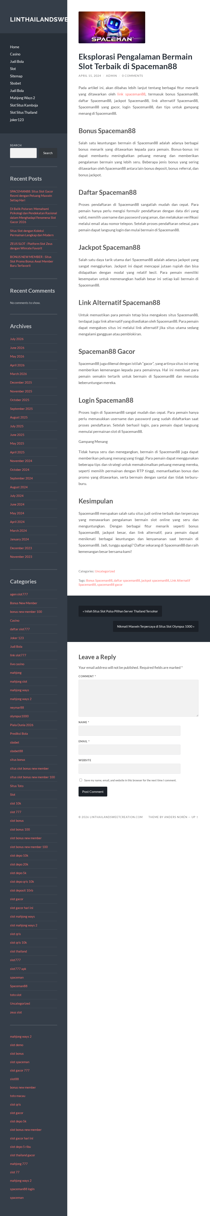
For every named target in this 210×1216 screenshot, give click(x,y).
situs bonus (17, 759)
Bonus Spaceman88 (99, 580)
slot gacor (16, 899)
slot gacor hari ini (21, 908)
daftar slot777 (20, 629)
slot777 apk (18, 969)
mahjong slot (18, 681)
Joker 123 (17, 638)
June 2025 (17, 435)
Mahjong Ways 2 (22, 98)
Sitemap (16, 76)
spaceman (17, 977)
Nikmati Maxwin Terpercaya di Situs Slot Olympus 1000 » (155, 626)
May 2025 (17, 443)
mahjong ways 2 (21, 699)
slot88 (14, 1079)
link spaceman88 (131, 94)
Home (14, 47)
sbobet (14, 742)
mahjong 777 (19, 1164)
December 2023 (21, 548)
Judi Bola (17, 61)
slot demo (16, 1045)
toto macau (17, 1096)
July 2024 (17, 495)
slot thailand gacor (22, 1155)
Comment (87, 676)
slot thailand (18, 951)
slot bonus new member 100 (29, 847)
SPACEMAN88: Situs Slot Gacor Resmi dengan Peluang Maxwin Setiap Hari (31, 195)
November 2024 (21, 461)
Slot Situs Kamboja (24, 105)
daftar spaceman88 (127, 580)
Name (84, 722)
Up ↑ (195, 817)
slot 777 (15, 812)
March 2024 (18, 530)
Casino (15, 54)
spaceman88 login (22, 1189)
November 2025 (21, 391)
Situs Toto (16, 786)
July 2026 (17, 339)
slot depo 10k (19, 855)
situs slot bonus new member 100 (32, 777)
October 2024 (19, 469)
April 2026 (17, 365)
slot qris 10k (18, 942)
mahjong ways (19, 690)
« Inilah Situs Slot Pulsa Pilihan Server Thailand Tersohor (120, 611)
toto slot (16, 995)
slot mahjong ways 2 (23, 925)
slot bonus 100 (20, 829)
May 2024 (17, 513)
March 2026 (18, 374)
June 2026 (17, 348)
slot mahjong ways (22, 916)
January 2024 (19, 539)
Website (85, 760)
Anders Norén (175, 817)
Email (84, 741)
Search (16, 145)
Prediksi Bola (19, 733)
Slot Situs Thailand (23, 112)
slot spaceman (19, 1062)
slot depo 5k (18, 873)
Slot (13, 68)
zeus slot (16, 1012)
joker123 (17, 120)
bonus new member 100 (26, 611)
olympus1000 (19, 716)
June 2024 (17, 504)
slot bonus (17, 820)
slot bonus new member (26, 838)
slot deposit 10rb (21, 890)
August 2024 (19, 487)
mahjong (16, 672)
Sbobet (15, 83)
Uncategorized (20, 1003)
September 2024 (21, 478)
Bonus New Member (23, 603)
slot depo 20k (19, 864)
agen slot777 (19, 594)
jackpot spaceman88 (155, 580)
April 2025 (17, 452)
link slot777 (18, 655)
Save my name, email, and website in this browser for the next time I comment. (130, 780)
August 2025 (19, 417)
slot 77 (14, 1172)
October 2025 (19, 400)
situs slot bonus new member (29, 768)
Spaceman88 (18, 986)
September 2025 (21, 408)
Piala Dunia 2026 (21, 725)
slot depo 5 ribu (20, 1146)
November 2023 (21, 556)
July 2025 (17, 426)
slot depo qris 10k (22, 881)
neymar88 (17, 707)
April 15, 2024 (90, 75)
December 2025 (21, 382)
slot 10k (15, 803)
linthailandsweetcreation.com (116, 817)
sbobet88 (16, 751)
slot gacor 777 (20, 1070)
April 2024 (17, 522)
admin (111, 75)
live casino (17, 664)
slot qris (15, 934)
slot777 (15, 960)
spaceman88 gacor (110, 584)
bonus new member (23, 1087)
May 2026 (17, 356)
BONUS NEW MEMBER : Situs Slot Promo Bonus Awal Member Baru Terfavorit (31, 261)
